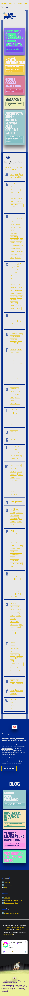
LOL (18, 452)
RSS (12, 596)
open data (19, 512)
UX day (12, 683)
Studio (12, 633)
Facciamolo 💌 (9, 768)
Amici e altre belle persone (13, 900)
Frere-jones (13, 375)
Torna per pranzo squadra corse (15, 664)
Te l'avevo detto (15, 648)
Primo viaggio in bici (16, 554)
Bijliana (12, 230)
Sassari (12, 615)
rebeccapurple (14, 576)
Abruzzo (13, 186)
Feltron (12, 352)
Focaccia (17, 355)
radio (12, 573)
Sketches (13, 618)
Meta (18, 477)
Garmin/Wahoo (15, 388)
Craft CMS (13, 305)
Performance (14, 536)
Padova (16, 530)
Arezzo (12, 209)
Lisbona (13, 452)
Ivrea (12, 424)
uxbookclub (19, 683)
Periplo (12, 539)
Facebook (13, 349)
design (20, 321)
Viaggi (12, 690)
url (17, 680)
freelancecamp (14, 373)
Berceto (13, 218)
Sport (20, 624)
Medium (20, 474)
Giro (14, 3)
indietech (17, 416)
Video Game (19, 690)
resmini (12, 582)
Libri (16, 449)
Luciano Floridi (14, 458)
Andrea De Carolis (9, 981)
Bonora (12, 251)
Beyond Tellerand (15, 224)
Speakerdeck (21, 927)
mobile (12, 489)
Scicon (18, 615)
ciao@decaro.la (8, 934)
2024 (12, 177)
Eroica (19, 342)
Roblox (18, 593)
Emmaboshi (14, 339)
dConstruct (13, 318)
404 (21, 177)
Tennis (12, 651)
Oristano (13, 521)
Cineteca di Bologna (16, 284)
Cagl (21, 264)
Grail (12, 397)
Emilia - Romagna (15, 336)
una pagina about (7, 749)
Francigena (13, 361)
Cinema (13, 281)
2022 (16, 174)
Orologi (19, 521)
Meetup (13, 477)
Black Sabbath (14, 239)
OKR (12, 509)
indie (12, 416)
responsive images (15, 590)
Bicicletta (13, 227)
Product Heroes (15, 560)
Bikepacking (14, 233)
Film (12, 355)
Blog (10, 3)
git (19, 391)
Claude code (14, 287)
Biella (19, 227)
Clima (20, 287)
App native (13, 198)
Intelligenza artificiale (16, 421)
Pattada (18, 533)
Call (18, 267)
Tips (12, 660)
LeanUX (17, 447)
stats (18, 627)
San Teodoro (14, 603)
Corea (19, 299)
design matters (14, 324)
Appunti (20, 198)
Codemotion (18, 290)
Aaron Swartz (14, 184)
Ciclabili (19, 278)
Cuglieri (19, 308)
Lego (12, 449)
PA (11, 530)
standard (13, 627)
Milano (12, 483)
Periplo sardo (14, 542)
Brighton (17, 257)
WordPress (13, 705)
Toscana (13, 668)
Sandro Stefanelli (15, 606)
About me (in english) (11, 903)
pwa (12, 566)
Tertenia (13, 657)
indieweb (13, 418)
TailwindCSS (14, 642)
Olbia (16, 509)
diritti (12, 327)
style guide (19, 633)
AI (11, 189)
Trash (12, 671)
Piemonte (13, 545)
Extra (25, 3)
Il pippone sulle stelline (11, 913)
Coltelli (12, 293)
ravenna (17, 573)
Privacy (12, 557)
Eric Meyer (13, 342)
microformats (14, 480)
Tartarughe (13, 645)
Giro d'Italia (13, 391)
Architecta (18, 201)
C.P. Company (14, 264)
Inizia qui (20, 418)
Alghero (13, 192)
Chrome (13, 278)
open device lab (15, 515)
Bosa (20, 254)
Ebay (20, 333)
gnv (11, 394)
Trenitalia (18, 671)
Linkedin (6, 929)
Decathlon (13, 321)
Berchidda (19, 218)
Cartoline (19, 270)
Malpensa (13, 468)
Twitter (12, 674)
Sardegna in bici (15, 612)
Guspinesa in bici (15, 403)
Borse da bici (14, 254)
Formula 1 (13, 358)
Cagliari (13, 267)
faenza (19, 349)
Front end (13, 381)
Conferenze (8, 885)
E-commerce (14, 333)
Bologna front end (15, 248)
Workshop (13, 708)
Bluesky (13, 242)
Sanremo (13, 609)
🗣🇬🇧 (6, 7)
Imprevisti (17, 413)
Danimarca (13, 315)
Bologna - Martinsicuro (17, 245)
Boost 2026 (20, 251)
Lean (12, 447)
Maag (12, 465)
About (20, 3)
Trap (18, 668)
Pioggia (20, 545)
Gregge (17, 397)
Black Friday (14, 236)
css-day (13, 308)
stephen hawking (15, 630)
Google (17, 394)
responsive (13, 588)
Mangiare (13, 471)
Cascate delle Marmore (17, 272)
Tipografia (20, 657)
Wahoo (17, 700)
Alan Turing (17, 189)
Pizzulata (13, 548)
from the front (14, 378)
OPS (20, 518)
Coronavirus (14, 302)
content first (14, 296)
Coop (20, 296)
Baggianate (14, 215)
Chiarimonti (14, 275)
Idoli (12, 413)
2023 (21, 174)
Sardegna (20, 609)
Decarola (4, 3)
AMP (18, 192)
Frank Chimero (14, 367)
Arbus (12, 201)
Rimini (12, 593)
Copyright (13, 299)
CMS (12, 290)
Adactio (19, 186)
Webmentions (19, 703)
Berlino (12, 221)
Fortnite (20, 358)
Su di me (7, 898)
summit (12, 636)
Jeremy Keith (14, 431)
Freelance (13, 370)
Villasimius (13, 693)
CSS (19, 305)
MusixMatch (14, 495)
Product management (16, 563)
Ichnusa (17, 410)
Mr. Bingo (18, 492)
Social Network (14, 621)
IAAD (12, 410)
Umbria (12, 680)
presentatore (14, 551)
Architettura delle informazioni (15, 205)
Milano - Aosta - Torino (17, 486)
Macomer (18, 465)
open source (14, 518)
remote (18, 579)
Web (12, 703)
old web (13, 512)
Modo (18, 489)
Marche (20, 471)
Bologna (19, 242)
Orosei (12, 524)
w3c (12, 700)
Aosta (12, 195)
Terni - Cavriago (15, 654)
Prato (18, 548)
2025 (16, 177)
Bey (17, 221)
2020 (12, 174)
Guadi (12, 400)
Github (14, 927)
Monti (12, 492)
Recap (12, 579)
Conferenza (20, 293)
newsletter (19, 501)
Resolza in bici (14, 585)
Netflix (12, 501)
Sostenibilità (14, 624)
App (17, 195)
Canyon (13, 270)
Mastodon (13, 474)
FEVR (17, 352)
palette (12, 533)
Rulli (16, 596)
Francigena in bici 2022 (17, 364)
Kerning (13, 439)
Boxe (12, 257)
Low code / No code (16, 455)
